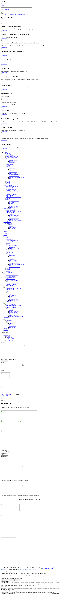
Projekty (8, 158)
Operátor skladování (14, 201)
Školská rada (12, 168)
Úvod (2, 394)
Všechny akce (4, 453)
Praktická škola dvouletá (12, 191)
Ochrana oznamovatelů (14, 180)
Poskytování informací (14, 174)
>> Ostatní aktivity (10, 340)
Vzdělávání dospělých (11, 157)
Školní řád (11, 169)
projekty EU (12, 161)
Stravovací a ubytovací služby (16, 205)
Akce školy (9, 223)
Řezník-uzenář (12, 202)
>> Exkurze (9, 337)
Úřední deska (9, 166)
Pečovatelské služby (14, 206)
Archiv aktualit (4, 361)
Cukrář (11, 203)
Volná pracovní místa (14, 176)
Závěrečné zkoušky (10, 190)
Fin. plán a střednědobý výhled (16, 177)
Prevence (8, 181)
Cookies (34, 569)
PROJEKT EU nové (14, 162)
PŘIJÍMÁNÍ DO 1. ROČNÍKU (13, 197)
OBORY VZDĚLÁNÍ (11, 212)
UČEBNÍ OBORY (10, 198)
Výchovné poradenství (11, 194)
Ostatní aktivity (12, 228)
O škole (5, 235)
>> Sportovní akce (10, 339)
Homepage (6, 233)
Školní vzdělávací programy (12, 156)
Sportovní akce (12, 227)
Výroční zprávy (13, 172)
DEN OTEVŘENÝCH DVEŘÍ (13, 211)
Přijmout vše (4, 580)
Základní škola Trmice (23, 14)
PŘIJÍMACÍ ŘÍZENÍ (8, 285)
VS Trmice (8, 153)
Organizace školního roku (12, 186)
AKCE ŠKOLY (7, 317)
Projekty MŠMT (13, 160)
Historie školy (9, 155)
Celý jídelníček (4, 456)
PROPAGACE (7, 301)
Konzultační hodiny (11, 187)
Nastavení (17, 580)
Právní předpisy (13, 173)
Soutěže (11, 224)
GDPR (11, 178)
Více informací (4, 21)
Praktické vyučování (11, 189)
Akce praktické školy (14, 193)
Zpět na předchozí (6, 395)
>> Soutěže (9, 336)
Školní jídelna (9, 164)
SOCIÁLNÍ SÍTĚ (10, 210)
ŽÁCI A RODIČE (8, 272)
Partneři (8, 182)
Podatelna (8, 165)
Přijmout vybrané (55, 593)
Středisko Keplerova (5, 14)
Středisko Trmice (14, 14)
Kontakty (8, 183)
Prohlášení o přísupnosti (25, 569)
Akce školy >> (7, 335)
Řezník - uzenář (13, 216)
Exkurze (11, 226)
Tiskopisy (11, 170)
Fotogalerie (6, 328)
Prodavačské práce (13, 207)
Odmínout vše (11, 580)
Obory (7, 199)
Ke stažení (6, 330)
